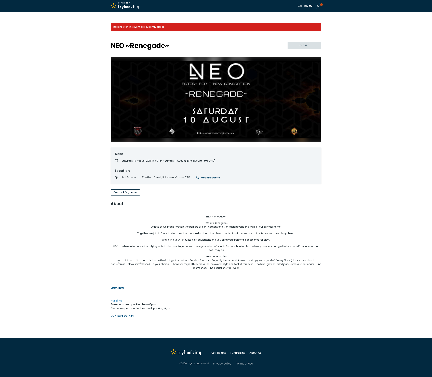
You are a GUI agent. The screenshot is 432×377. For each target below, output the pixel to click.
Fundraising (237, 353)
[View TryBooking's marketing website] (186, 352)
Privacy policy (222, 364)
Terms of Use (244, 364)
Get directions (210, 177)
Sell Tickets (218, 353)
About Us (255, 353)
